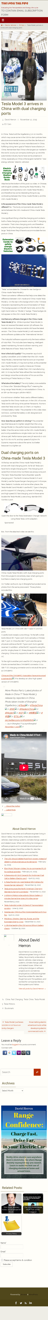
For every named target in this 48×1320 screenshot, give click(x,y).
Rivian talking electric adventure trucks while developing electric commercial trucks (37, 1023)
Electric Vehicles (10, 25)
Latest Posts (11, 808)
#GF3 (21, 711)
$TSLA (17, 715)
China (7, 998)
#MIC (12, 707)
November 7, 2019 (12, 725)
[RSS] (25, 1299)
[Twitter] (21, 1299)
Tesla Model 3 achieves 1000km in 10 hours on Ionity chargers (12, 1021)
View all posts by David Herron (32, 987)
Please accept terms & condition (17, 1256)
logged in (16, 1041)
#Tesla (22, 704)
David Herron (10, 119)
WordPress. (33, 1291)
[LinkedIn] (30, 1299)
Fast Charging (17, 998)
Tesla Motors (9, 1001)
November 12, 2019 (28, 119)
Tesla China (28, 998)
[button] (5, 1050)
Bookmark (9, 1005)
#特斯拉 (33, 711)
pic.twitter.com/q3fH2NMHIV (19, 718)
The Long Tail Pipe (14, 3)
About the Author (13, 805)
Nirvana (23, 1291)
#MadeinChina (26, 707)
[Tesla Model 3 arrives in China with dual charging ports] (24, 100)
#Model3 (9, 711)
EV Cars (21, 25)
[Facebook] (16, 1299)
